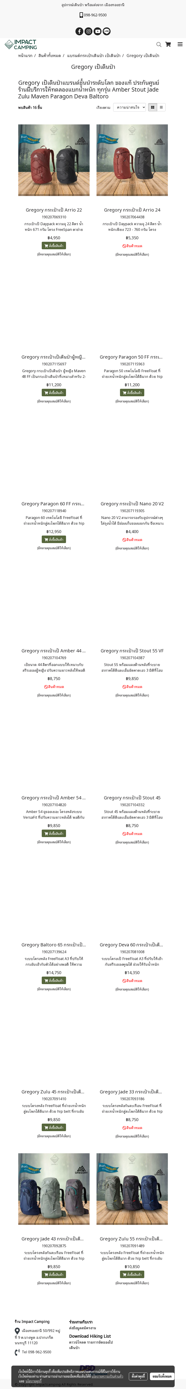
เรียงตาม (104, 107)
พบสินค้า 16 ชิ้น (30, 107)
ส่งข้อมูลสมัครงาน (82, 1328)
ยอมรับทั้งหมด (162, 1376)
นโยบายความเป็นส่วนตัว (107, 1376)
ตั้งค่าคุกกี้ (138, 1376)
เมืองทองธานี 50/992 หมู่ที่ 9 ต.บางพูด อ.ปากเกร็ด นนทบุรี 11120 (37, 1336)
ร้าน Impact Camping (32, 1321)
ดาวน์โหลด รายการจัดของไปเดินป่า (91, 1344)
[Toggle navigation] (180, 45)
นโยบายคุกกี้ (34, 1381)
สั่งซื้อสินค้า (55, 245)
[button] (157, 44)
